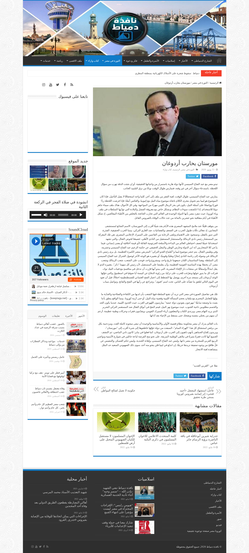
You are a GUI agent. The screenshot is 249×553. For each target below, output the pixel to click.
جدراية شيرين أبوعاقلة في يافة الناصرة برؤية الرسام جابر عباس (199, 439)
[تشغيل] (81, 215)
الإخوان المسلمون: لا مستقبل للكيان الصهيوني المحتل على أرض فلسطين (117, 439)
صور (219, 518)
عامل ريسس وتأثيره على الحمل (48, 356)
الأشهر (81, 315)
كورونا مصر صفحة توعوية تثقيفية (204, 530)
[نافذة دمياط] (124, 28)
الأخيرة (69, 315)
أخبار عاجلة (216, 488)
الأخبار (184, 60)
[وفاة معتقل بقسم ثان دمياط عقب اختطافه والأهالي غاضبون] (76, 393)
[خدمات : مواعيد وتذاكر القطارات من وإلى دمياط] (76, 346)
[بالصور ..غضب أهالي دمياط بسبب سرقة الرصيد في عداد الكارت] (76, 328)
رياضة (60, 60)
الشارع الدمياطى (203, 60)
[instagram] (44, 85)
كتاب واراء (93, 60)
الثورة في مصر (112, 60)
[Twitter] (58, 85)
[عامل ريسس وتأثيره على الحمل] (76, 361)
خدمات (46, 60)
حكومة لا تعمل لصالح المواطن (118, 389)
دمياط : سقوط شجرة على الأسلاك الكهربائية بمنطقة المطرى (167, 73)
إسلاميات (170, 60)
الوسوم (42, 315)
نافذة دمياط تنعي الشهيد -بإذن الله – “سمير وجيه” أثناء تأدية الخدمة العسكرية (117, 491)
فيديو (219, 524)
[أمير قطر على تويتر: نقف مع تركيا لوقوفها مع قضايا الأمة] (76, 377)
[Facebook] (65, 85)
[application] (58, 215)
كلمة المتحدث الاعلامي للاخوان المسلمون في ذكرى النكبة (157, 437)
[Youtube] (51, 85)
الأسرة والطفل (151, 60)
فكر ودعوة (131, 60)
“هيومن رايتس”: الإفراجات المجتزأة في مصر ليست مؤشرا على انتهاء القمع (117, 508)
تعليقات (56, 315)
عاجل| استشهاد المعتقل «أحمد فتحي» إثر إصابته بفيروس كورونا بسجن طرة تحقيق (195, 392)
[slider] (37, 214)
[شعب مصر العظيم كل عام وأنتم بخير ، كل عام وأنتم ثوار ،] (76, 409)
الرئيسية (219, 60)
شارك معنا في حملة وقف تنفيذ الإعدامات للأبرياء (117, 524)
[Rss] (72, 85)
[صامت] (45, 215)
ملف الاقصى (75, 60)
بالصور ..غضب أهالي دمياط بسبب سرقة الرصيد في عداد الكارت (49, 327)
